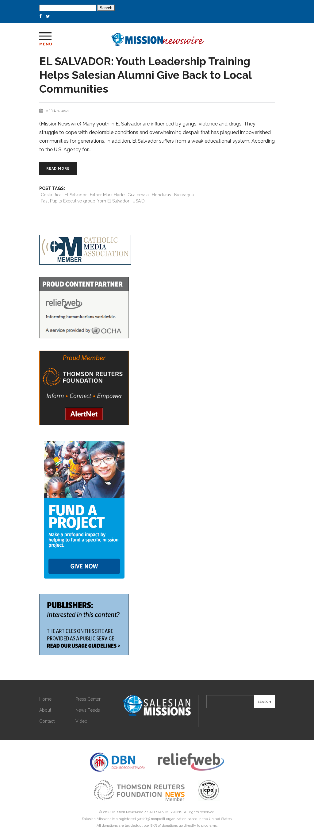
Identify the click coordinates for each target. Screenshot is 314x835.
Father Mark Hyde (107, 194)
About (45, 710)
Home (45, 699)
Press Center (88, 699)
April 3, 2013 (57, 110)
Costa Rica (51, 194)
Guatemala (138, 194)
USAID (138, 200)
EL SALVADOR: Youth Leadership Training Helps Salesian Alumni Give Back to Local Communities (145, 75)
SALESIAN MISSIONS (164, 812)
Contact (47, 721)
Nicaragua (184, 194)
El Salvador (76, 194)
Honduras (161, 194)
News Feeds (87, 710)
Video (81, 721)
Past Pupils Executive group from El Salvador (85, 200)
